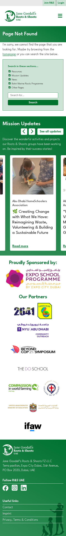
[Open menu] (57, 16)
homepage (9, 54)
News (14, 80)
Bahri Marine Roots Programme (27, 84)
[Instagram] (14, 488)
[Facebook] (5, 488)
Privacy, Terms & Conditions (20, 519)
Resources (17, 72)
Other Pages (18, 88)
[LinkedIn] (24, 488)
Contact (8, 507)
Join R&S (49, 3)
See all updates (50, 131)
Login (61, 3)
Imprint (7, 513)
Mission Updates (20, 76)
